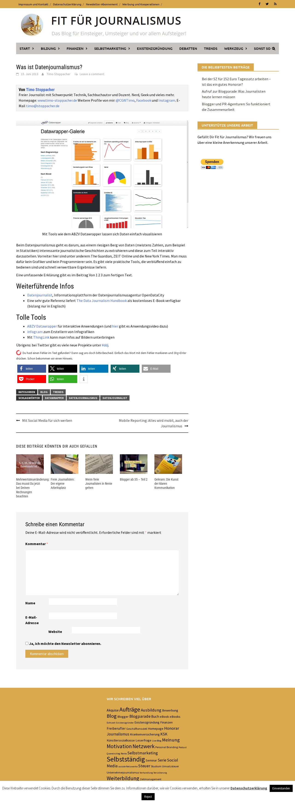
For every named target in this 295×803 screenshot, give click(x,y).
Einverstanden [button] (281, 788)
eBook (164, 716)
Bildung (48, 48)
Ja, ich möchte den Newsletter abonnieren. (64, 643)
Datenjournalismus (83, 398)
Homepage (155, 728)
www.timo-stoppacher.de (57, 100)
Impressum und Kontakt (33, 4)
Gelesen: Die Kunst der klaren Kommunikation (166, 484)
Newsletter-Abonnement (102, 4)
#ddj (105, 345)
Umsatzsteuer (170, 766)
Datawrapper (54, 398)
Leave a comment (92, 74)
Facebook (143, 100)
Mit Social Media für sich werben (47, 420)
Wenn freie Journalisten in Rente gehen (98, 484)
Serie (162, 760)
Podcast (183, 747)
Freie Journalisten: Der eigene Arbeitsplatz (62, 484)
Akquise (113, 710)
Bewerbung (170, 710)
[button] (31, 369)
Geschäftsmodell (136, 728)
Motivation (119, 746)
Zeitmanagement (150, 779)
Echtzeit (111, 722)
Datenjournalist (39, 295)
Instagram (166, 100)
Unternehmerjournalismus (123, 772)
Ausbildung (151, 710)
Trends (210, 48)
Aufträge (129, 709)
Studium (156, 766)
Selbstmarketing (110, 48)
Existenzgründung (154, 48)
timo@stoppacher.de (42, 105)
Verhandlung (146, 772)
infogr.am (35, 331)
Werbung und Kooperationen (140, 4)
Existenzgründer (125, 722)
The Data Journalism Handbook (102, 300)
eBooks (175, 716)
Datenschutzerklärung (67, 4)
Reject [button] (148, 797)
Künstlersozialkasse (121, 740)
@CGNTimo (125, 100)
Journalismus (118, 734)
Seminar (151, 760)
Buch (155, 716)
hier (115, 326)
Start (25, 48)
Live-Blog (156, 740)
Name (30, 603)
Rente (124, 753)
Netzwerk (144, 746)
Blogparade (139, 716)
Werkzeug (233, 48)
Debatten (188, 48)
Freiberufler (116, 728)
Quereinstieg (113, 753)
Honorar (171, 728)
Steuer (144, 765)
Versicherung (160, 772)
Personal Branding (166, 747)
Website (55, 631)
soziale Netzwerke (128, 766)
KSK (163, 734)
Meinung (171, 740)
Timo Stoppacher (59, 74)
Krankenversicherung (145, 734)
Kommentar (36, 543)
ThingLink (41, 337)
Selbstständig (126, 759)
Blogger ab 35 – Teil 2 (134, 479)
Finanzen (75, 48)
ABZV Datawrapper (42, 326)
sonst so (262, 48)
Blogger (123, 716)
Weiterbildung (123, 778)
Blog (44, 392)
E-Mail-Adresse (32, 620)
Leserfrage (143, 740)
